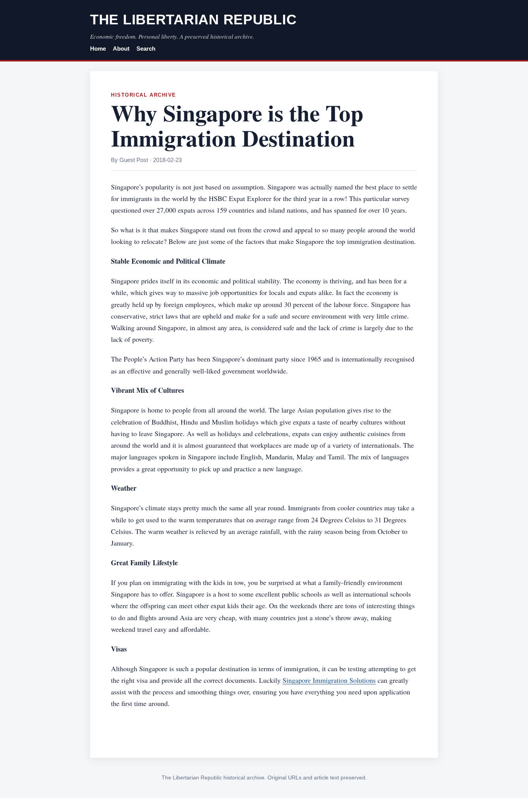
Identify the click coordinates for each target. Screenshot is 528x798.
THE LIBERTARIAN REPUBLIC (193, 19)
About (121, 49)
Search (145, 49)
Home (98, 49)
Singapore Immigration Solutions (329, 680)
